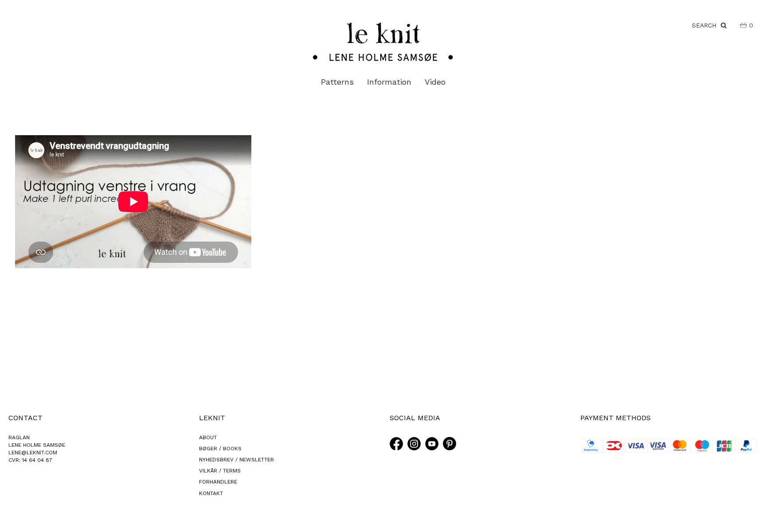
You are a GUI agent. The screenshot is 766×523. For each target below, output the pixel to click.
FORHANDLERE (218, 482)
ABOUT (208, 437)
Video (435, 81)
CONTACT (25, 418)
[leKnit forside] (383, 41)
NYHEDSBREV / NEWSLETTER (236, 460)
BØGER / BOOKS (220, 448)
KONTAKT (211, 493)
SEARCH (706, 25)
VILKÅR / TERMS (220, 471)
